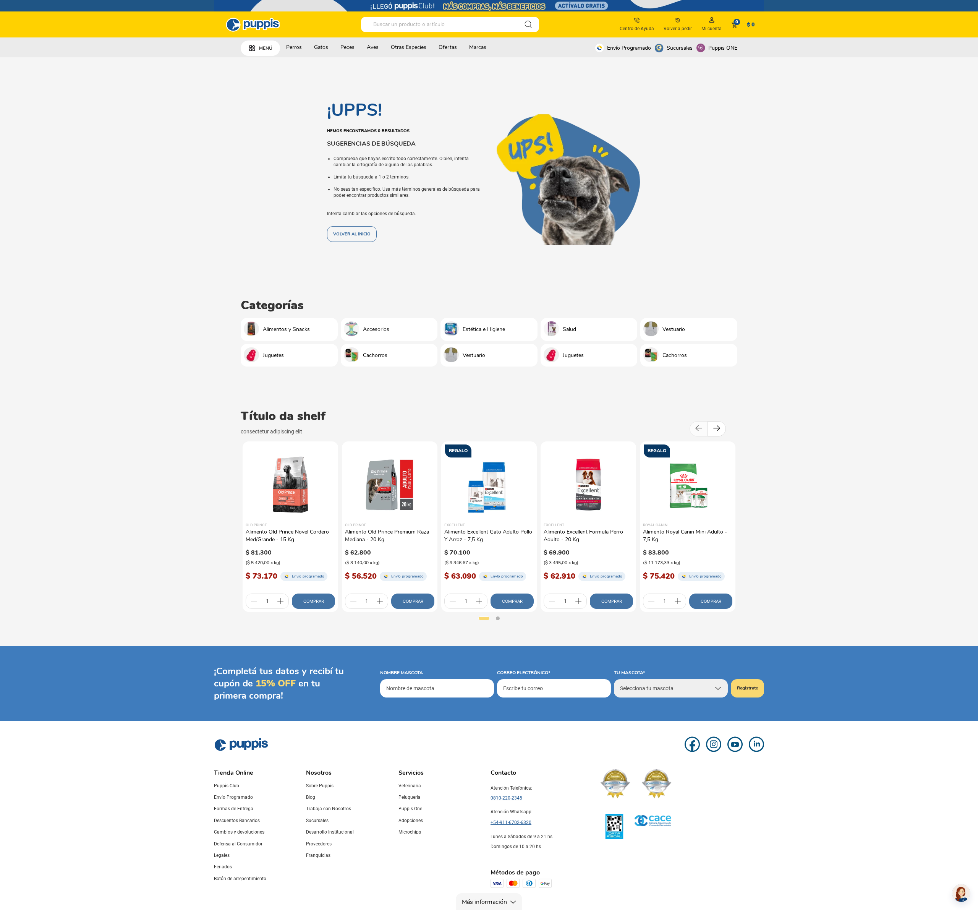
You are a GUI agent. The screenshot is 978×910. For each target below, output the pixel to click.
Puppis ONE (722, 48)
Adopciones (410, 820)
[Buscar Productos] (528, 24)
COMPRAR (313, 601)
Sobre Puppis (320, 785)
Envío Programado (629, 48)
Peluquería (409, 797)
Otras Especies (408, 47)
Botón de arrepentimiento (240, 878)
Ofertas (448, 47)
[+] (280, 601)
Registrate (747, 688)
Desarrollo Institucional (330, 832)
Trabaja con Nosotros (328, 808)
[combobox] (450, 24)
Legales (222, 855)
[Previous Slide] (699, 428)
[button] (484, 618)
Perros (294, 47)
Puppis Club (226, 785)
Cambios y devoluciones (239, 832)
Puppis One (410, 808)
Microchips (409, 832)
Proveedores (319, 844)
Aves (373, 47)
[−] (254, 601)
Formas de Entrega (233, 808)
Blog (310, 797)
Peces (347, 47)
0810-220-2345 (506, 798)
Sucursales (680, 48)
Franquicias (318, 855)
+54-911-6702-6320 (511, 822)
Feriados (223, 866)
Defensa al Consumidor (238, 844)
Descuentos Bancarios (237, 820)
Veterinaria (409, 785)
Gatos (321, 47)
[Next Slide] (717, 428)
